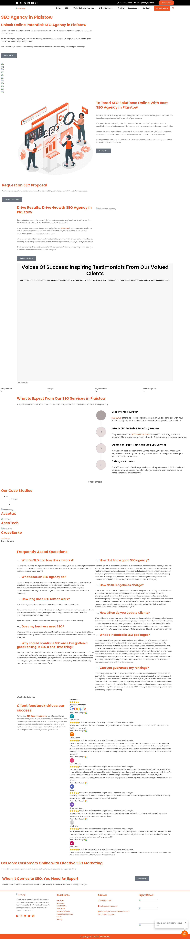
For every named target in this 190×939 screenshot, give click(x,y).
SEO (66, 8)
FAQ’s (59, 916)
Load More (5, 538)
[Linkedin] (28, 3)
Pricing (121, 8)
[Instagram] (25, 3)
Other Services (105, 8)
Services (60, 900)
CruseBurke (11, 532)
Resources (132, 8)
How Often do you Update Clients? (125, 613)
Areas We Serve (63, 911)
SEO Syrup (65, 228)
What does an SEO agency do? (44, 577)
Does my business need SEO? (43, 626)
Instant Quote (162, 8)
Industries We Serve (65, 914)
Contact (146, 8)
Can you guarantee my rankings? (124, 668)
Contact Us (61, 906)
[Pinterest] (32, 3)
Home (58, 8)
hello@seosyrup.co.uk (145, 3)
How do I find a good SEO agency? (124, 560)
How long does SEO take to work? (46, 599)
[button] (166, 2)
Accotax (8, 513)
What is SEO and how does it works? (48, 560)
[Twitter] (21, 3)
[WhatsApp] (36, 3)
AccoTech (10, 522)
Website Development (84, 8)
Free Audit (61, 908)
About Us (60, 903)
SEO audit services (141, 434)
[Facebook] (17, 3)
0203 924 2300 (126, 3)
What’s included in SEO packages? (125, 635)
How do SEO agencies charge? (122, 585)
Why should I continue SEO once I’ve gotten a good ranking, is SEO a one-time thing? (52, 645)
